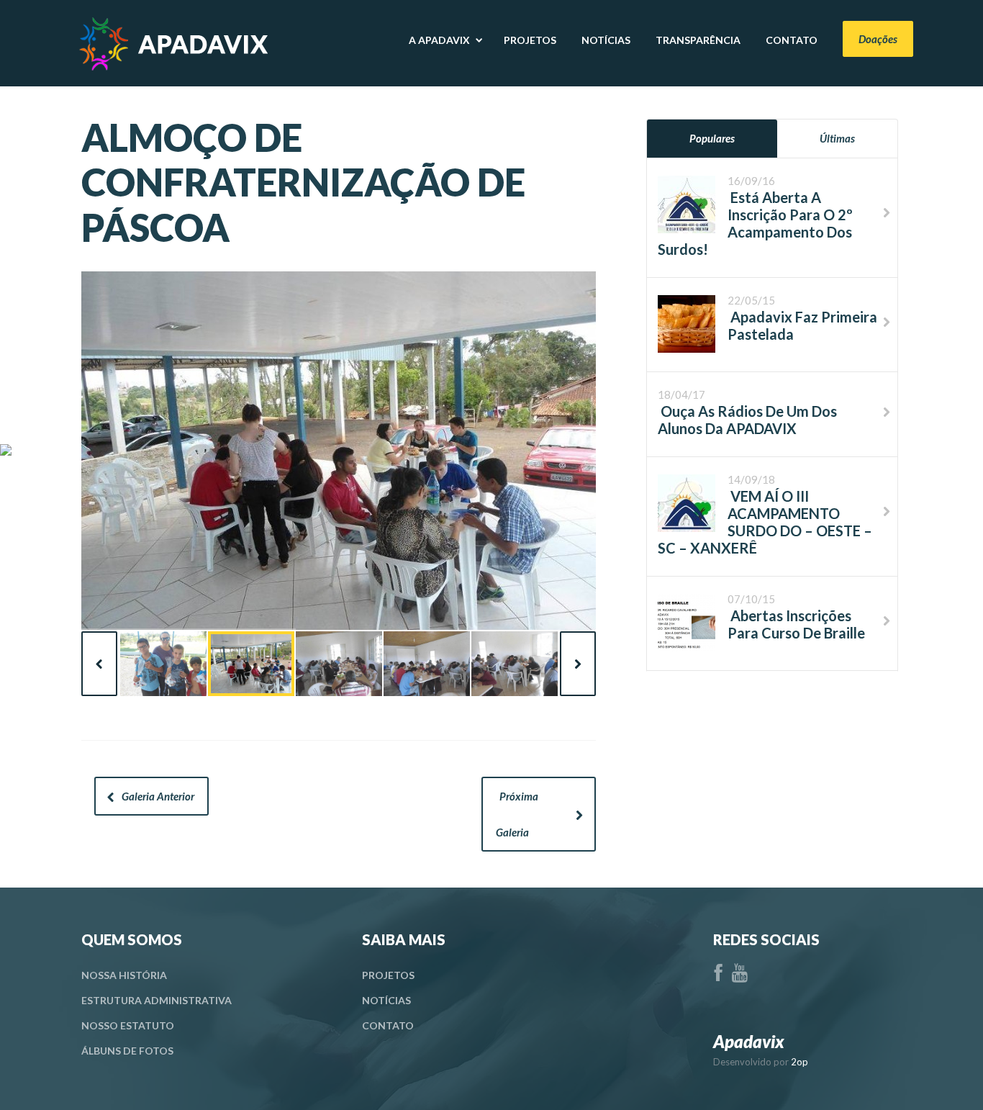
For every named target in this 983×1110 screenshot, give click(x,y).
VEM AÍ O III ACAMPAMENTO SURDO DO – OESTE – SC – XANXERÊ (765, 521)
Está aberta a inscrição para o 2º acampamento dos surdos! (755, 223)
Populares (712, 138)
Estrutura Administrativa (156, 1000)
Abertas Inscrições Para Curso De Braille (796, 624)
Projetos (388, 975)
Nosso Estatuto (127, 1025)
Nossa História (124, 975)
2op (799, 1062)
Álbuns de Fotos (127, 1050)
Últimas (837, 138)
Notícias (386, 1000)
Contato (388, 1025)
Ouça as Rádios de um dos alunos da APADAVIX (747, 419)
